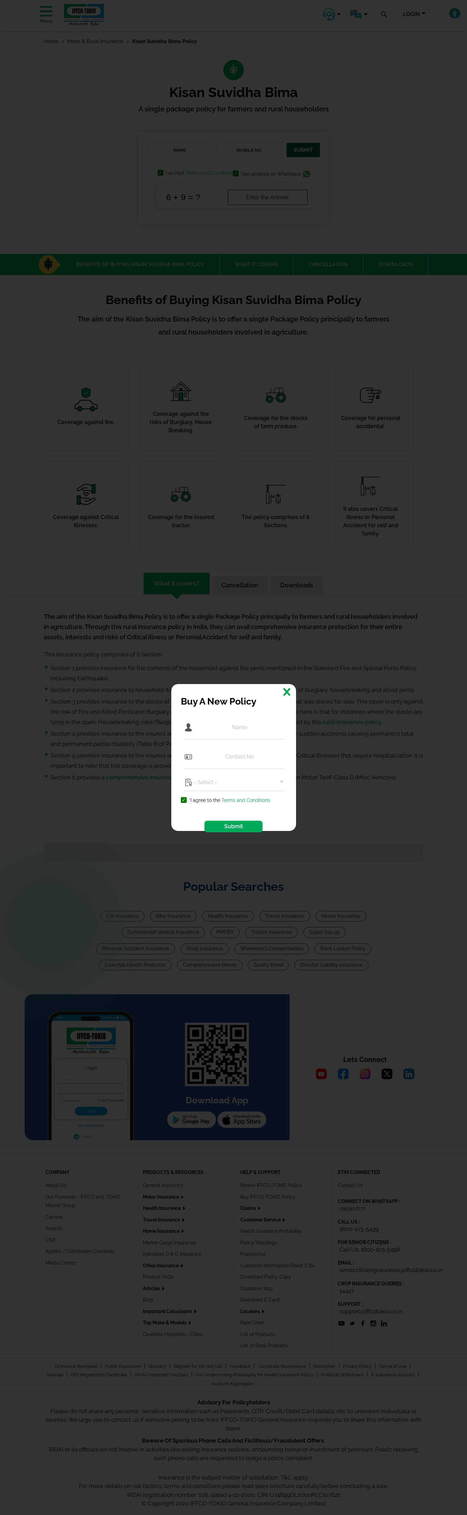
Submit (233, 826)
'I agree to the (229, 800)
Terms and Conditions (246, 800)
